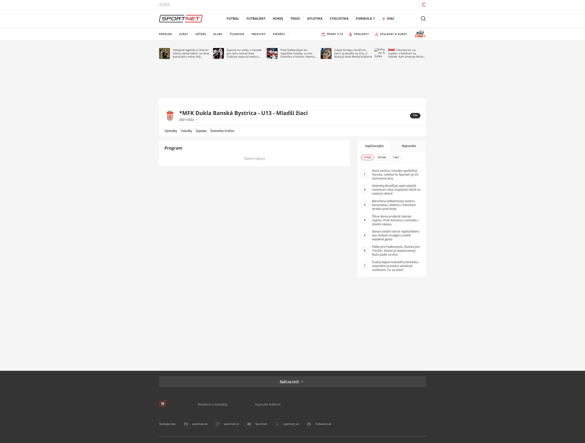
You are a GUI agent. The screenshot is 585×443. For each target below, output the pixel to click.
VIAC (390, 18)
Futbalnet (256, 18)
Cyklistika (339, 18)
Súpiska (201, 131)
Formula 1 (365, 18)
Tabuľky (186, 131)
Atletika (314, 18)
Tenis (295, 18)
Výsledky (171, 131)
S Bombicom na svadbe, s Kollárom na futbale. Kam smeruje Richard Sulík (407, 53)
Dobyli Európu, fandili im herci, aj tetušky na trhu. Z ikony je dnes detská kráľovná (353, 53)
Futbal (233, 18)
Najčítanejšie (374, 146)
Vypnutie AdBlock (268, 404)
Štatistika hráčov (222, 131)
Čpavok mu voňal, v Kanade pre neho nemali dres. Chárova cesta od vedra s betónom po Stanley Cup (244, 53)
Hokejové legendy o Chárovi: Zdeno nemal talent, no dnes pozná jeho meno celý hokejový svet (191, 53)
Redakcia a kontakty (213, 404)
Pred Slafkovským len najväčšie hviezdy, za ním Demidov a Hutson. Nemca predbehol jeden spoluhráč (297, 53)
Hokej (278, 18)
